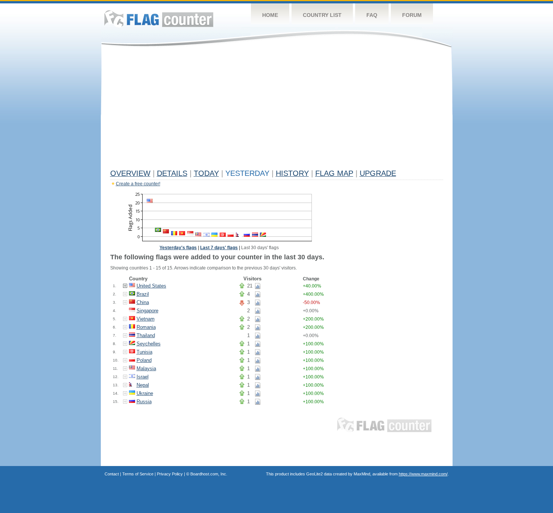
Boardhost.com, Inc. (208, 474)
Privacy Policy (170, 474)
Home (270, 15)
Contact (112, 474)
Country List (322, 15)
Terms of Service (137, 474)
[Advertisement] (276, 109)
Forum (412, 15)
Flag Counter (158, 18)
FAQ (371, 15)
